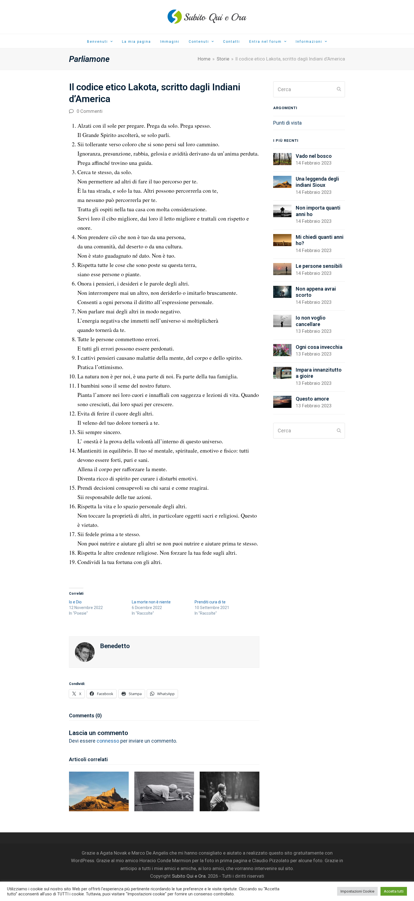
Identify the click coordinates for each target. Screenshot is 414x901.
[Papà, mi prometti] (229, 791)
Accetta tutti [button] (394, 891)
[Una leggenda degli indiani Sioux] (99, 791)
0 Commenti (90, 111)
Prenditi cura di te (210, 602)
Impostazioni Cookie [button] (357, 891)
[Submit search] (339, 89)
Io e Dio (75, 602)
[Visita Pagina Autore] (85, 652)
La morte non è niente (151, 602)
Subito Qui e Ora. (189, 876)
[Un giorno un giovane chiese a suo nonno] (164, 791)
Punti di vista (287, 123)
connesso (108, 741)
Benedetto (115, 646)
